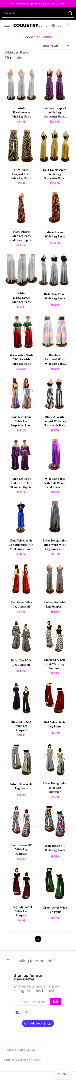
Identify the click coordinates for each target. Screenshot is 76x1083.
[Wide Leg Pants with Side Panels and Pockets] (55, 455)
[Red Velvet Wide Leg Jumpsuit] (21, 579)
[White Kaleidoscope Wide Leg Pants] (21, 270)
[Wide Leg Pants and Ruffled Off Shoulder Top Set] (21, 455)
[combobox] (34, 13)
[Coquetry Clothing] (37, 25)
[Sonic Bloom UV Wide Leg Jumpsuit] (21, 822)
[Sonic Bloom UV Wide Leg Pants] (55, 822)
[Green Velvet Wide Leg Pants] (55, 883)
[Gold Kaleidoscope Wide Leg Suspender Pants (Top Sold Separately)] (55, 146)
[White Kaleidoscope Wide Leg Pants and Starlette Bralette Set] (21, 84)
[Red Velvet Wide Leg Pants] (55, 698)
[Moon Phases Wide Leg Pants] (55, 208)
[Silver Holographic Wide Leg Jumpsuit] (55, 760)
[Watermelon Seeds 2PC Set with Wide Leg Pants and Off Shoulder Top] (21, 332)
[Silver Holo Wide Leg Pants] (21, 760)
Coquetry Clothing (17, 1059)
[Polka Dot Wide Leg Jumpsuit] (21, 636)
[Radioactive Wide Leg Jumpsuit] (55, 579)
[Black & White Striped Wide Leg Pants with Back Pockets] (55, 393)
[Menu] (7, 25)
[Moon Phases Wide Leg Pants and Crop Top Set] (21, 208)
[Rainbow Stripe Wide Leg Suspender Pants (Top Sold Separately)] (21, 393)
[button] (68, 25)
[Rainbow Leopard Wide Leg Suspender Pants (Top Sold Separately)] (55, 84)
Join (55, 1001)
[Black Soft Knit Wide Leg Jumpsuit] (21, 698)
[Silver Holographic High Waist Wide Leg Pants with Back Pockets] (55, 517)
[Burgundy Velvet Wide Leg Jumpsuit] (21, 883)
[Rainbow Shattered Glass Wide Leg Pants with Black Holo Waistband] (55, 332)
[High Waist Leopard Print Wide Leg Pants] (21, 146)
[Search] (70, 13)
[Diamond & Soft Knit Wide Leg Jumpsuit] (55, 636)
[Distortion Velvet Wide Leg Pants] (55, 270)
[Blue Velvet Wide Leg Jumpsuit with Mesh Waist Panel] (21, 517)
